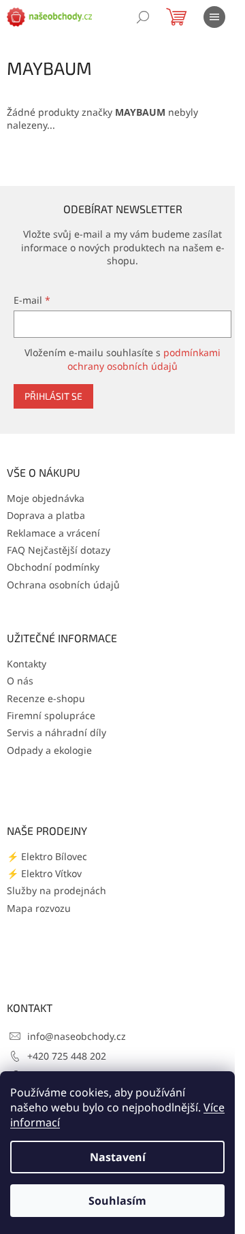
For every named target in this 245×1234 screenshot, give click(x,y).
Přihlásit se (53, 396)
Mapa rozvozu (39, 908)
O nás (20, 680)
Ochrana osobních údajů (63, 584)
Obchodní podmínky (53, 566)
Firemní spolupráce (51, 715)
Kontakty (26, 663)
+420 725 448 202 (66, 1055)
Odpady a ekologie (49, 750)
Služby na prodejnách (56, 890)
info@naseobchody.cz (76, 1036)
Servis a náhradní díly (56, 732)
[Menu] (214, 17)
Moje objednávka (45, 498)
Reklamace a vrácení (53, 532)
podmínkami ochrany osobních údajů (143, 359)
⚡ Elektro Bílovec (47, 856)
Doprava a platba (46, 515)
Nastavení (118, 1157)
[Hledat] (143, 17)
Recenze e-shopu (46, 698)
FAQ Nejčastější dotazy (58, 549)
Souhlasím (117, 1200)
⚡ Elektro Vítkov (44, 873)
